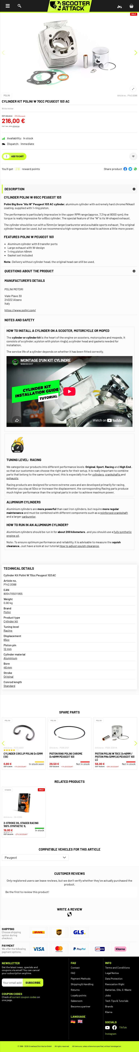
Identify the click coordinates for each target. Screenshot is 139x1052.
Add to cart (17, 156)
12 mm (8, 649)
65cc (6, 639)
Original (8, 676)
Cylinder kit (11, 621)
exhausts (12, 478)
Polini (7, 95)
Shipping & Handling (82, 984)
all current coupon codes (23, 997)
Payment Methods (80, 978)
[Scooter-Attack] (70, 6)
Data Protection (114, 978)
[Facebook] (114, 1027)
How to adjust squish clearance (79, 546)
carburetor (28, 516)
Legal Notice (112, 972)
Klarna (108, 1012)
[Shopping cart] (131, 6)
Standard (9, 685)
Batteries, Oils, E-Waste (118, 989)
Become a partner (80, 1006)
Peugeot (11, 857)
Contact (75, 967)
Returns (75, 989)
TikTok (123, 1027)
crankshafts (113, 474)
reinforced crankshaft (114, 512)
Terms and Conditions (117, 967)
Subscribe (33, 982)
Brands (109, 1006)
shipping (15, 126)
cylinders (98, 474)
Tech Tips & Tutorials (116, 1000)
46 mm (8, 667)
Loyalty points (78, 995)
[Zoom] (133, 89)
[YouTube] (107, 1027)
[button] (125, 169)
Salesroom (77, 1000)
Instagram (110, 1033)
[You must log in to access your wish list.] (133, 156)
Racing (8, 630)
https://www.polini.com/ (20, 310)
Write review (7, 108)
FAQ (73, 972)
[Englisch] (80, 1021)
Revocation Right (114, 984)
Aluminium (10, 658)
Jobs (108, 995)
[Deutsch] (73, 1021)
